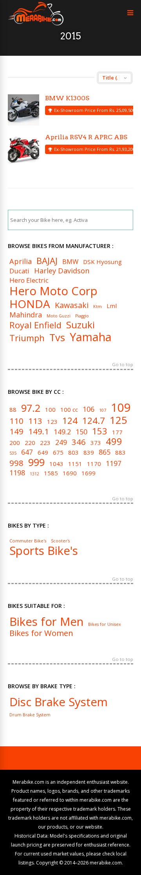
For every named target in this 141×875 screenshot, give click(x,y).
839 (88, 452)
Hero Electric (29, 280)
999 (36, 462)
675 (58, 452)
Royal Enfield (35, 325)
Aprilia (20, 261)
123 (52, 422)
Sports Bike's (43, 550)
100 (50, 410)
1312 (34, 474)
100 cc (69, 410)
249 (61, 442)
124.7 (93, 420)
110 (16, 421)
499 (114, 441)
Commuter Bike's (27, 540)
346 (79, 442)
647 (27, 452)
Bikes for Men (46, 621)
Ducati (19, 271)
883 (120, 452)
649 (43, 452)
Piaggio (82, 316)
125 (118, 420)
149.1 (38, 431)
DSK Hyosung (102, 262)
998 (16, 463)
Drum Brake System (30, 715)
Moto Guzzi (58, 316)
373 (95, 443)
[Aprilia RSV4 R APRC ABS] (23, 149)
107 (102, 410)
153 (99, 431)
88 (12, 410)
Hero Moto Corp (53, 291)
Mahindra (25, 314)
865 (104, 452)
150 (81, 432)
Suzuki (80, 324)
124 (70, 420)
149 (16, 431)
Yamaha (91, 337)
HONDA (29, 303)
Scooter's (60, 541)
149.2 (62, 432)
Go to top (122, 364)
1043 (56, 464)
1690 (70, 473)
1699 (88, 473)
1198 (17, 472)
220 (30, 443)
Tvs (57, 337)
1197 (113, 463)
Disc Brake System (58, 702)
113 (35, 421)
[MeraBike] (35, 23)
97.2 (30, 408)
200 (14, 443)
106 (88, 409)
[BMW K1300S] (23, 110)
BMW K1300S (67, 98)
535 (12, 453)
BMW (70, 262)
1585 (51, 473)
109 (121, 407)
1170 (94, 464)
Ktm (97, 307)
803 (73, 452)
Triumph (27, 337)
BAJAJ (47, 260)
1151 (75, 464)
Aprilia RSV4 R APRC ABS (86, 137)
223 (45, 443)
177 (117, 432)
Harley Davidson (61, 270)
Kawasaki (72, 305)
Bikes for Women (41, 633)
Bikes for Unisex (104, 624)
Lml (112, 306)
